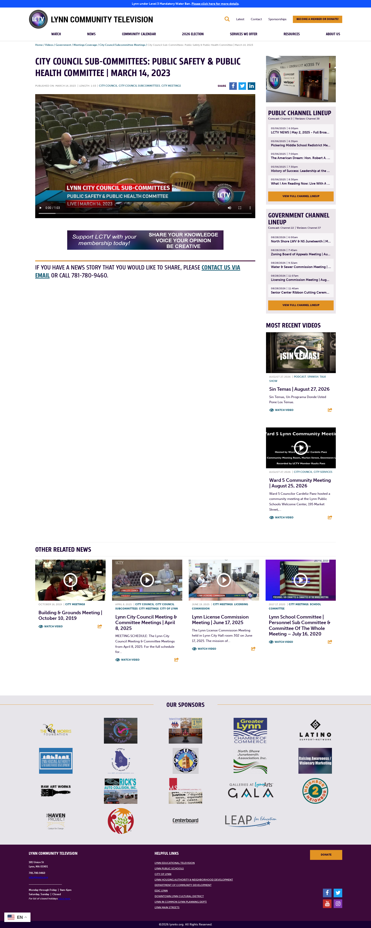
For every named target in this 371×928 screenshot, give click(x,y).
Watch (56, 34)
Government (63, 44)
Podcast (300, 376)
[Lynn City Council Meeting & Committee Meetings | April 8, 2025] (147, 580)
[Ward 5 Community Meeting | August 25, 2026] (301, 447)
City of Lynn (169, 608)
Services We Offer (243, 34)
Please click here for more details (215, 4)
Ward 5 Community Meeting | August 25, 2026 (300, 483)
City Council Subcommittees (139, 85)
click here (64, 898)
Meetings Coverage (85, 44)
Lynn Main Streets (167, 907)
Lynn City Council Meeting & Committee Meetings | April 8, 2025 (146, 622)
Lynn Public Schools (169, 868)
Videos (49, 44)
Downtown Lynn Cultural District (179, 896)
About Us (333, 34)
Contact (256, 19)
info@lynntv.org (38, 877)
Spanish (312, 376)
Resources (292, 34)
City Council (108, 85)
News (91, 34)
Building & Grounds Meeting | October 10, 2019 (70, 615)
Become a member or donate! (317, 19)
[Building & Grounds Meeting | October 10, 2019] (70, 580)
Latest (240, 19)
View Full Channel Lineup (301, 196)
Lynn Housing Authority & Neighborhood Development (194, 879)
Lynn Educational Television (175, 862)
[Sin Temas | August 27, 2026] (301, 352)
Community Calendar (139, 34)
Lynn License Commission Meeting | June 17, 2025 (220, 619)
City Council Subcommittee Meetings (122, 44)
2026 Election (193, 34)
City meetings (171, 85)
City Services (323, 471)
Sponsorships (277, 19)
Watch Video (284, 410)
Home (39, 44)
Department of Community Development (183, 885)
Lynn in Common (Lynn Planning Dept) (181, 901)
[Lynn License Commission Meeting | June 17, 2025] (224, 580)
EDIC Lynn (161, 890)
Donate (326, 854)
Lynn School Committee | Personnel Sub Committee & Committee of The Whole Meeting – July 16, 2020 (299, 625)
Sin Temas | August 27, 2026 (299, 389)
